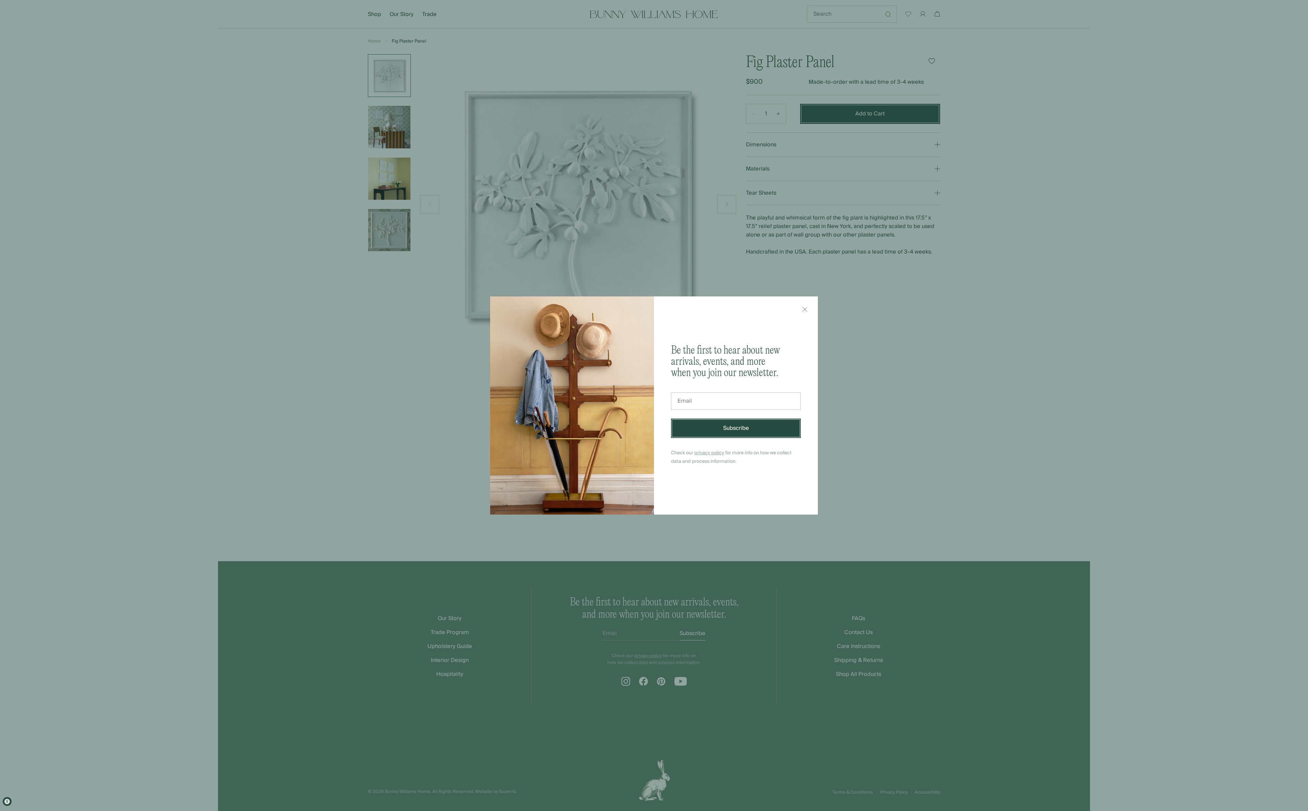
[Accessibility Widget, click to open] (7, 801)
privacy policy (709, 453)
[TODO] (804, 309)
